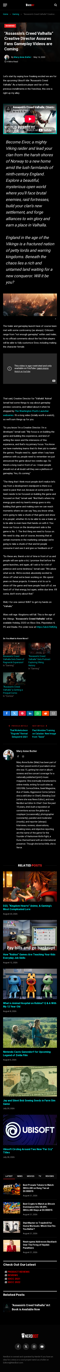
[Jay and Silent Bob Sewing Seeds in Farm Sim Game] (30, 1081)
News (20, 1176)
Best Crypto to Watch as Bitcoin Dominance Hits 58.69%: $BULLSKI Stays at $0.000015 (39, 1207)
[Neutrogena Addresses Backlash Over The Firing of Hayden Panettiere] (11, 1246)
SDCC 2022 (14, 1282)
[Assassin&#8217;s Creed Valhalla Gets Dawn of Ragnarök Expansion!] (14, 648)
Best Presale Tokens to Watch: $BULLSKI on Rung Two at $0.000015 (38, 1188)
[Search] (55, 5)
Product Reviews (19, 1271)
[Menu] (5, 5)
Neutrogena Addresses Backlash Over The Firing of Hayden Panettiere (40, 1244)
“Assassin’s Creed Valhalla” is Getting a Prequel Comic (13, 690)
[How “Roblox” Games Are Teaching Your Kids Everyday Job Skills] (30, 935)
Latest (9, 1176)
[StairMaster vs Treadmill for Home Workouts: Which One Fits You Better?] (11, 1227)
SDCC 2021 (14, 1278)
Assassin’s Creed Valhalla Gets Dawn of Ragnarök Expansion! (13, 659)
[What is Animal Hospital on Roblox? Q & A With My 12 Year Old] (30, 984)
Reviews (50, 1176)
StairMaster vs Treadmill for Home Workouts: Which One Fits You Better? (39, 1226)
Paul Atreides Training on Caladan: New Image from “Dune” (44, 733)
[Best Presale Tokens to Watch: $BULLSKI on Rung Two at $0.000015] (11, 1189)
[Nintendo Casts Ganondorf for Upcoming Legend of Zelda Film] (30, 1032)
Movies (30, 1176)
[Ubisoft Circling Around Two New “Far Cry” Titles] (30, 1130)
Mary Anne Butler (22, 57)
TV (40, 1176)
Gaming (10, 25)
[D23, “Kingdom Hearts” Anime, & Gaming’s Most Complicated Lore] (30, 886)
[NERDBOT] (30, 5)
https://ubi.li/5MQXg (47, 627)
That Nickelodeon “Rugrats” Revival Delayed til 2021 (19, 733)
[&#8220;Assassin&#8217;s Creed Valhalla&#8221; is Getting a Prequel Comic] (14, 678)
